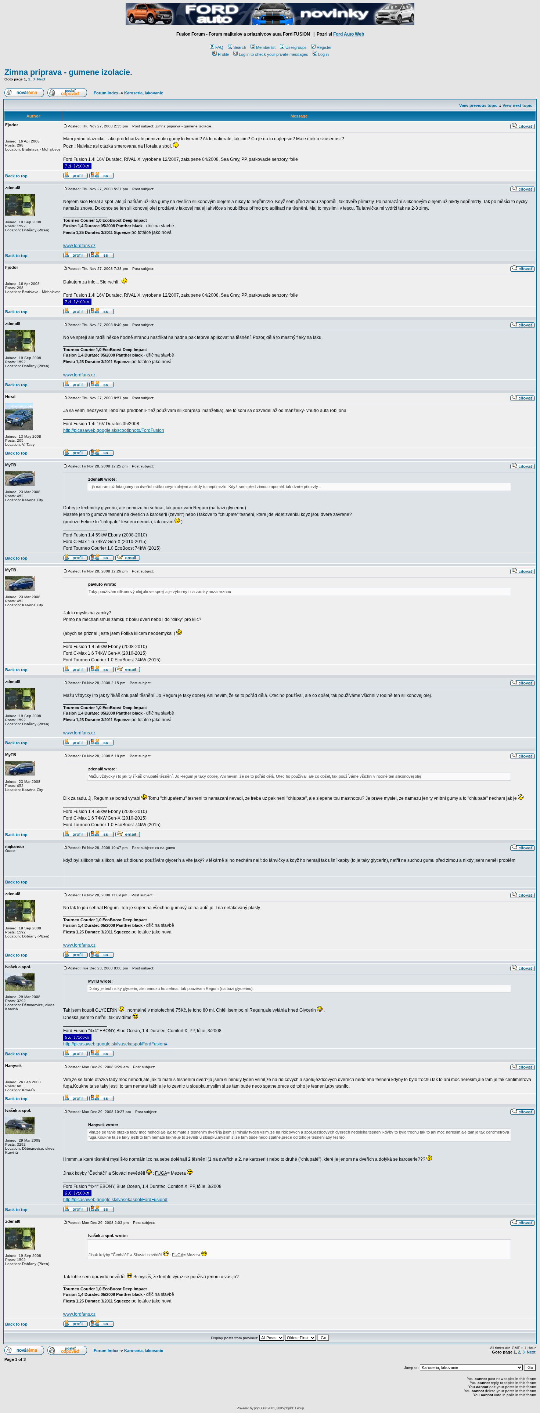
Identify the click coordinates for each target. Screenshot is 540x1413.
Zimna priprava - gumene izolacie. (68, 72)
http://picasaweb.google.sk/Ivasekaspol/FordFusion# (115, 1044)
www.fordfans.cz (79, 245)
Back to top (16, 176)
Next (41, 79)
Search (239, 47)
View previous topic (478, 105)
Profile (223, 54)
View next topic (517, 105)
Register (324, 47)
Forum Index (105, 93)
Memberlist (266, 47)
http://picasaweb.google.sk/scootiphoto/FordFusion (113, 430)
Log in (323, 54)
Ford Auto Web (348, 34)
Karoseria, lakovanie (143, 93)
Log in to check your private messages (273, 54)
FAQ (219, 47)
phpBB (259, 1408)
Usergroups (296, 47)
